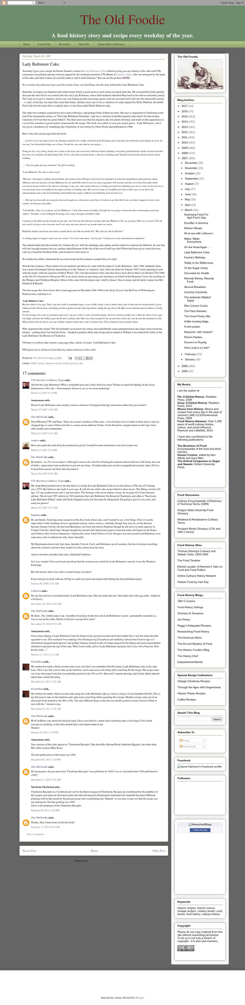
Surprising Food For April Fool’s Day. (196, 216)
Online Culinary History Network (196, 575)
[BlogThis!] (80, 358)
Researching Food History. (193, 631)
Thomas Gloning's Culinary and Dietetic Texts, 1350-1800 (196, 553)
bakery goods (70, 363)
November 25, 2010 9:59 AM (46, 624)
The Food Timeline (188, 560)
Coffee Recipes (186, 699)
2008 (185, 153)
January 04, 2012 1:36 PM (44, 732)
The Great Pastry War (197, 316)
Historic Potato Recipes (191, 693)
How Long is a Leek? (197, 347)
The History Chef (187, 656)
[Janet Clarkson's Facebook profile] (199, 766)
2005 (185, 371)
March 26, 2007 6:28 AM (44, 473)
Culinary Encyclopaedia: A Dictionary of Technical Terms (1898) (199, 502)
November (191, 168)
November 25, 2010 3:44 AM (46, 603)
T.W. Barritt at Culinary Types (47, 380)
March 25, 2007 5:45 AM (44, 433)
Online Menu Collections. (111, 44)
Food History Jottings (190, 607)
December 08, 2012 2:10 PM (46, 759)
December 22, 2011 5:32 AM (46, 681)
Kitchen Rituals (193, 228)
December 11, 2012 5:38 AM (46, 779)
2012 (185, 132)
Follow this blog (200, 830)
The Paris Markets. (195, 311)
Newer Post (29, 851)
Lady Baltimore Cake (95, 71)
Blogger (140, 997)
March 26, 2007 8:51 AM (44, 507)
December (191, 162)
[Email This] (76, 358)
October (190, 173)
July (187, 189)
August (189, 183)
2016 (185, 111)
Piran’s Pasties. (193, 337)
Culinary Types (124, 74)
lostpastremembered (190, 661)
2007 (185, 158)
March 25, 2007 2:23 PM (44, 450)
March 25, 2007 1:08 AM (44, 409)
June (188, 194)
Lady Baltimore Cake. (197, 252)
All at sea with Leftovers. (199, 233)
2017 (185, 105)
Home (26, 44)
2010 (185, 142)
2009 (185, 147)
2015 (185, 116)
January (190, 359)
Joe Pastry (183, 619)
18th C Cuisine (186, 601)
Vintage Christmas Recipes (193, 681)
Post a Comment (35, 834)
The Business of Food (192, 445)
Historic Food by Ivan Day (193, 581)
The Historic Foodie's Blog (193, 649)
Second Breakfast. (195, 286)
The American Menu (189, 637)
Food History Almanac (191, 421)
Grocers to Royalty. (195, 342)
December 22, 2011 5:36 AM (46, 708)
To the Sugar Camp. (196, 267)
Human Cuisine (187, 454)
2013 (185, 127)
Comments (189, 746)
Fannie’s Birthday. (195, 257)
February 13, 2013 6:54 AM (45, 827)
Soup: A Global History (192, 402)
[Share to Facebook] (87, 358)
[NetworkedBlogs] (200, 824)
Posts (185, 740)
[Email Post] (69, 358)
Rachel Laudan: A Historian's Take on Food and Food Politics (199, 568)
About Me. (84, 44)
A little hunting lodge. (196, 321)
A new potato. (192, 326)
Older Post (159, 851)
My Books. (65, 44)
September (192, 178)
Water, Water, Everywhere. (193, 240)
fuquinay (35, 515)
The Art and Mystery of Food (194, 643)
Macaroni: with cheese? (198, 331)
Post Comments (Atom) (101, 860)
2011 (185, 137)
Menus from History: (190, 408)
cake (80, 363)
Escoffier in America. (196, 222)
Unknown (36, 590)
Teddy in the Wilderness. (199, 262)
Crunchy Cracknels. (196, 292)
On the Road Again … (197, 247)
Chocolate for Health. (197, 273)
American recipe (53, 363)
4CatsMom (37, 661)
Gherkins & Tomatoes (190, 613)
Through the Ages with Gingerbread (199, 687)
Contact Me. (44, 44)
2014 (185, 121)
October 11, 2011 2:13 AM (45, 654)
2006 (185, 366)
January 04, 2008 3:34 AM (45, 583)
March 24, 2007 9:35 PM (44, 393)
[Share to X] (84, 358)
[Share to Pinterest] (91, 358)
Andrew (35, 440)
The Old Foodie (122, 19)
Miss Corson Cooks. (196, 305)
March (189, 209)
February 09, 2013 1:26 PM (45, 810)
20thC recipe (37, 363)
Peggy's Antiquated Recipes (194, 625)
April (188, 204)
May (188, 199)
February (191, 354)
